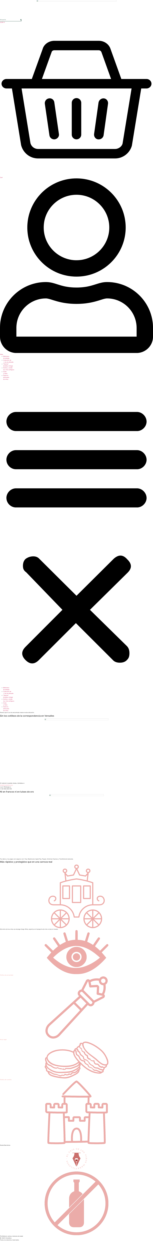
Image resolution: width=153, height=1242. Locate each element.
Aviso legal (3, 1039)
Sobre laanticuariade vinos (6, 377)
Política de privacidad (6, 975)
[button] (76, 533)
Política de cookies (5, 1079)
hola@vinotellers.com (6, 785)
